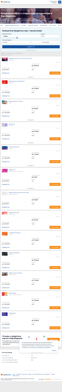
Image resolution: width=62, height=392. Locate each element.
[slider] (17, 38)
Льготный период (6, 40)
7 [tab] (34, 370)
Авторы (53, 374)
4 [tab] (29, 370)
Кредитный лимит (6, 34)
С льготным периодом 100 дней (10, 362)
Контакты (25, 374)
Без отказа (52, 25)
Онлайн (24, 25)
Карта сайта (15, 375)
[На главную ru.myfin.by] (6, 375)
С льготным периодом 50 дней (9, 360)
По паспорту (43, 25)
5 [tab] (31, 370)
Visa (32, 355)
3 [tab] (28, 370)
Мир (32, 360)
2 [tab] (26, 370)
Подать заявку (55, 73)
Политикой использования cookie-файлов (40, 347)
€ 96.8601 (54, 2)
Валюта (43, 34)
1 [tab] (25, 370)
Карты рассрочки (33, 25)
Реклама (19, 374)
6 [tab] (32, 370)
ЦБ (50, 1)
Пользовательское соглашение (41, 374)
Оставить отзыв (53, 339)
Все (2, 25)
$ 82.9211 (54, 1)
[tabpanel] (15, 358)
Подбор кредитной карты (12, 25)
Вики (30, 374)
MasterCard (34, 357)
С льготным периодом (7, 357)
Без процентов (5, 355)
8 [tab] (35, 370)
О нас (13, 374)
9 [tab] (37, 370)
